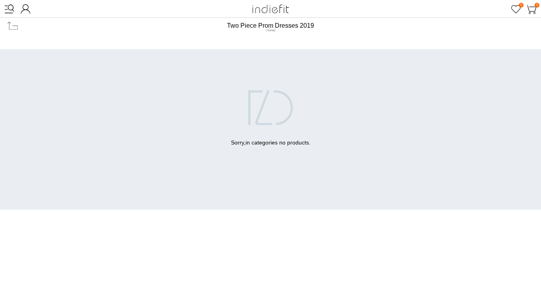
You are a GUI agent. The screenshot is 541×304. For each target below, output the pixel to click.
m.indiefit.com (270, 9)
